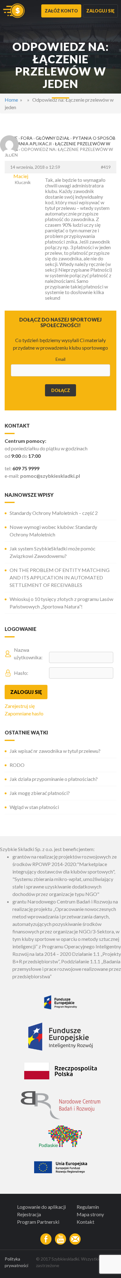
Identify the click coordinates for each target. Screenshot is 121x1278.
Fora (27, 138)
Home (11, 100)
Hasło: (21, 673)
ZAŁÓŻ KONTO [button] (61, 10)
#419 (106, 167)
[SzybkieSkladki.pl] (14, 11)
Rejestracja (29, 1214)
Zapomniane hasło (24, 713)
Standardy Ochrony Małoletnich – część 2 (54, 513)
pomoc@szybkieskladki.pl (50, 476)
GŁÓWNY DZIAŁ (52, 138)
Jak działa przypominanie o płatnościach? (54, 779)
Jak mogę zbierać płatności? (40, 793)
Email (60, 359)
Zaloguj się (26, 692)
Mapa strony (90, 1214)
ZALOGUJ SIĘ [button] (100, 10)
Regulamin (88, 1207)
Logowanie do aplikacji (41, 1207)
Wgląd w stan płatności (34, 807)
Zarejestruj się (20, 706)
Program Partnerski (38, 1222)
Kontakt (85, 1222)
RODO (17, 765)
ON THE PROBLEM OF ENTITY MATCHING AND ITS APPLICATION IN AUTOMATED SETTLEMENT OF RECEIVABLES (60, 577)
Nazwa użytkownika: (28, 653)
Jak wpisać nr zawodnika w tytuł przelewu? (55, 751)
